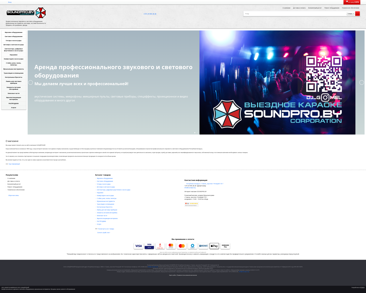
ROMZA (362, 287)
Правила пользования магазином (187, 275)
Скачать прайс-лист (103, 232)
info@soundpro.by (190, 188)
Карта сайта (172, 275)
